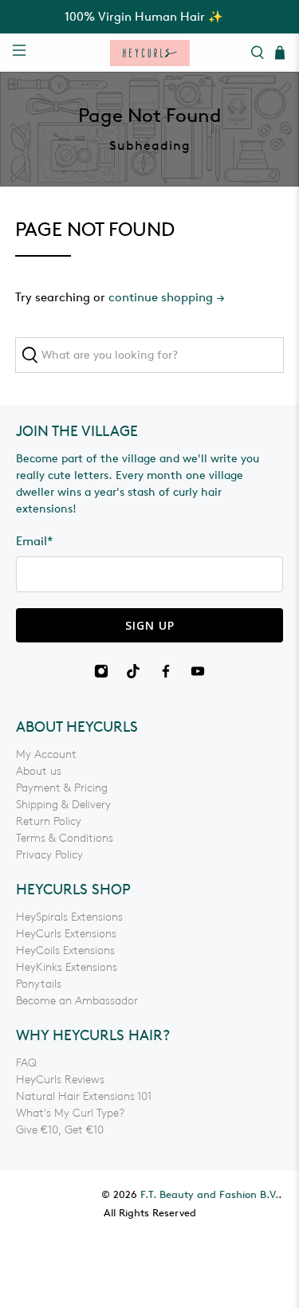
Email (34, 541)
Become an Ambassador (77, 1001)
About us (38, 771)
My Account (46, 754)
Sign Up (150, 625)
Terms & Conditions (64, 838)
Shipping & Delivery (63, 804)
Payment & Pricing (62, 788)
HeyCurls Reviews (60, 1079)
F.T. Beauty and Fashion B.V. (209, 1194)
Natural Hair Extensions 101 (83, 1096)
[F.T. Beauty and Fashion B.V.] (150, 53)
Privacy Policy (49, 855)
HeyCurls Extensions (66, 934)
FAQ (26, 1063)
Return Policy (48, 821)
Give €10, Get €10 (60, 1130)
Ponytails (38, 984)
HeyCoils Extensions (65, 950)
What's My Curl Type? (70, 1113)
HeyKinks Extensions (66, 967)
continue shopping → (166, 297)
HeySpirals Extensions (69, 917)
